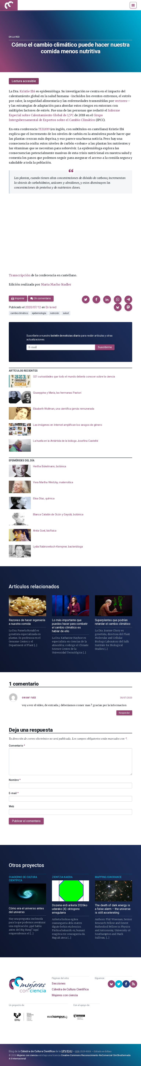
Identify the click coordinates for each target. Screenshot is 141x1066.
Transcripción (19, 275)
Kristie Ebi (27, 91)
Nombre (15, 779)
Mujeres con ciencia (65, 995)
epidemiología (39, 313)
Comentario (17, 745)
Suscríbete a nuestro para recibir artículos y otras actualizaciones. (69, 337)
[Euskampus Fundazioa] (57, 1017)
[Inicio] (9, 5)
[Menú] (133, 5)
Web (11, 806)
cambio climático (19, 313)
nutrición (54, 313)
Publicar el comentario (26, 821)
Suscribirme (105, 347)
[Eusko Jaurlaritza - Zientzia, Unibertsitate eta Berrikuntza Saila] (79, 1017)
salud (66, 313)
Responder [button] (124, 713)
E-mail (14, 793)
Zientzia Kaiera (62, 877)
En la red (14, 37)
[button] (86, 299)
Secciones (58, 983)
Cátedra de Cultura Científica (70, 989)
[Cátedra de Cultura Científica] (24, 1017)
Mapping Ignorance (108, 877)
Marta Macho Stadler (56, 284)
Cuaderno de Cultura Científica (23, 879)
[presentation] (70, 381)
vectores (121, 101)
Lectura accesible (24, 81)
